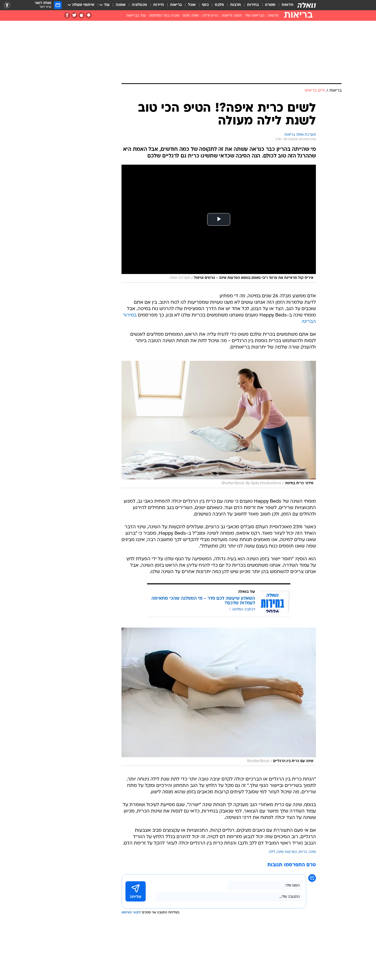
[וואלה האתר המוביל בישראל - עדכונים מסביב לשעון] (306, 5)
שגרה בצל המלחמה (164, 15)
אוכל (192, 5)
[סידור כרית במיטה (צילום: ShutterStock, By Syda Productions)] (218, 424)
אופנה (121, 5)
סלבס (219, 5)
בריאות (176, 5)
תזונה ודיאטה (232, 15)
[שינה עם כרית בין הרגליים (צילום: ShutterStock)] (218, 697)
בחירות (253, 5)
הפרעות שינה (287, 852)
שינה (312, 852)
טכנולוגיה (139, 5)
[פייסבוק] (67, 15)
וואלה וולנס (191, 15)
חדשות (287, 5)
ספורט (270, 5)
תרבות (235, 5)
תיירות (158, 5)
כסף (205, 5)
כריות (303, 852)
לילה (272, 852)
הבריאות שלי (254, 15)
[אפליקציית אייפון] (81, 15)
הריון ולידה (210, 15)
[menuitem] (284, 5)
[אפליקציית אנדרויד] (88, 15)
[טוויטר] (74, 15)
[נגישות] (7, 5)
